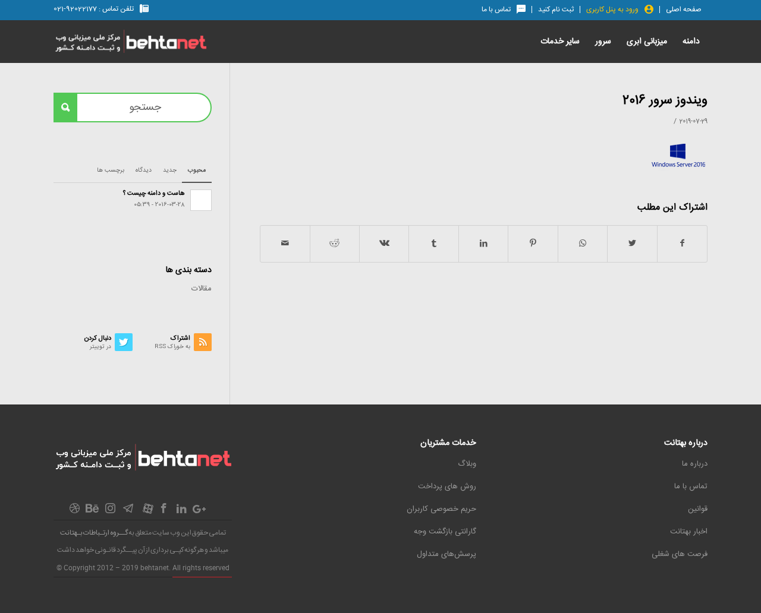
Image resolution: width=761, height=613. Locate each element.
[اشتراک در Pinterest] (532, 244)
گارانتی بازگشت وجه (445, 531)
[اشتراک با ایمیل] (285, 244)
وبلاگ (467, 463)
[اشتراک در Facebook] (682, 244)
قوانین (697, 509)
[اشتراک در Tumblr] (433, 244)
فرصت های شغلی (679, 554)
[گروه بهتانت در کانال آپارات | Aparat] (148, 512)
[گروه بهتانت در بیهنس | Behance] (92, 510)
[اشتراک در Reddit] (334, 244)
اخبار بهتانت (688, 531)
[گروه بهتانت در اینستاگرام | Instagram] (110, 512)
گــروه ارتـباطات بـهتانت (94, 533)
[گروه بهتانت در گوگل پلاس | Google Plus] (199, 511)
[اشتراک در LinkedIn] (483, 244)
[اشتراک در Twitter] (632, 244)
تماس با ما (690, 486)
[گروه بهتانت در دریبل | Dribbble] (74, 512)
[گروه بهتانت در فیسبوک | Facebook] (163, 512)
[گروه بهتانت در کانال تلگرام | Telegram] (128, 512)
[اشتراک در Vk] (384, 244)
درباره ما (694, 463)
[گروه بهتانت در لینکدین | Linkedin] (181, 511)
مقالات (201, 288)
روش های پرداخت (447, 486)
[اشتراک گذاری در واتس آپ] (582, 244)
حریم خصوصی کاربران (441, 509)
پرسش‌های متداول (446, 554)
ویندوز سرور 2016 (664, 100)
